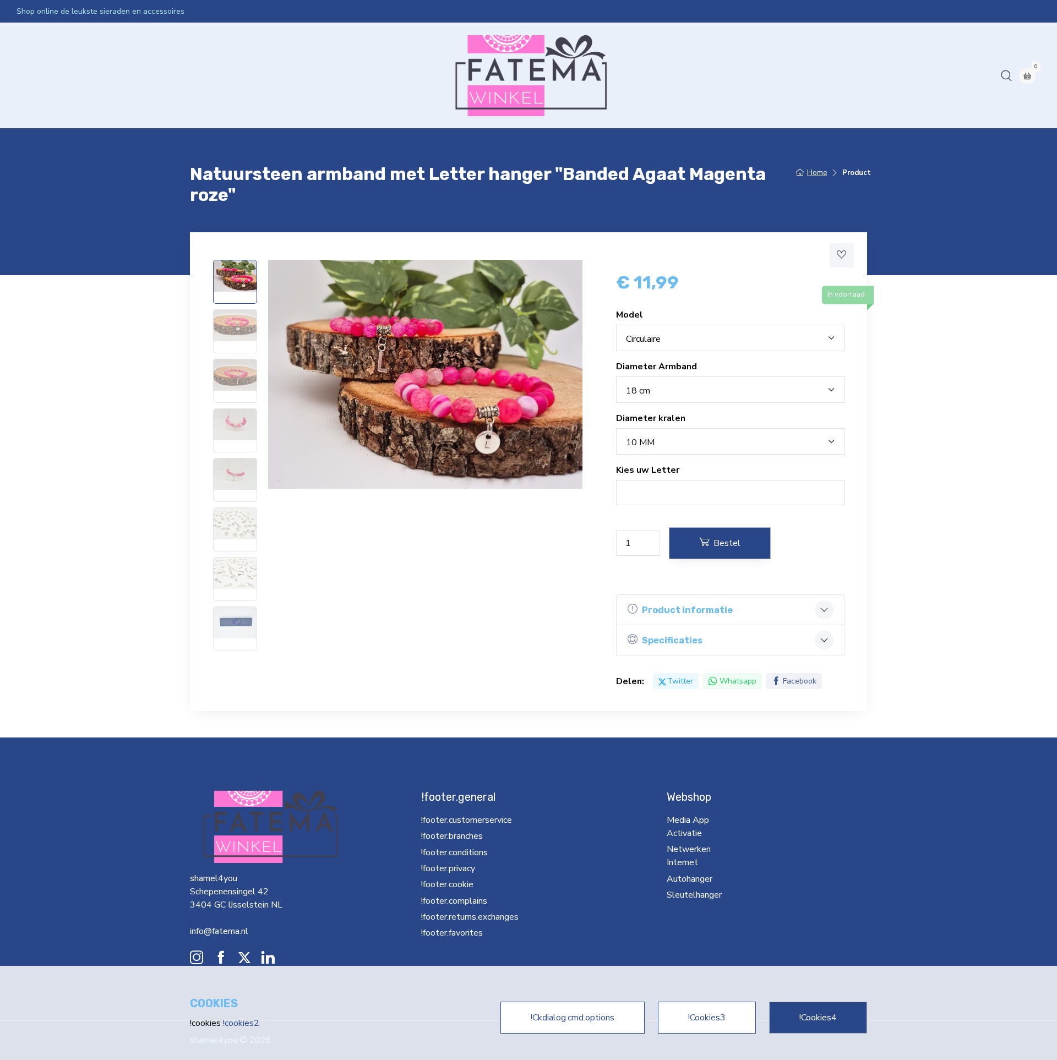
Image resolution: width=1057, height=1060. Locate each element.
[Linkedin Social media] (268, 960)
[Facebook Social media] (220, 960)
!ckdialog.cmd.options (572, 1018)
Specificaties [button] (672, 640)
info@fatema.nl (219, 931)
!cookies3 (707, 1018)
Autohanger (298, 75)
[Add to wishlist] (842, 255)
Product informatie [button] (687, 610)
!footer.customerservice (466, 820)
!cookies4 (818, 1018)
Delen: (630, 681)
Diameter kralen (650, 418)
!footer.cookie (447, 884)
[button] (1006, 75)
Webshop (72, 75)
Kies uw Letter (647, 470)
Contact (409, 75)
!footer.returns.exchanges (464, 917)
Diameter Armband (656, 366)
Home (33, 75)
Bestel (726, 543)
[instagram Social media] (196, 960)
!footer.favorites (452, 933)
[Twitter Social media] (244, 960)
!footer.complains (454, 901)
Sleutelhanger (357, 75)
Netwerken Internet (227, 75)
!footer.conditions (454, 852)
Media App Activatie (140, 75)
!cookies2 (241, 1023)
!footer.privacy (448, 868)
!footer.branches (452, 836)
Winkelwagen (460, 75)
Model (629, 315)
